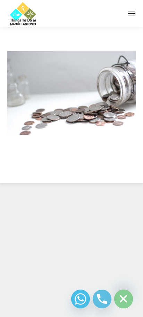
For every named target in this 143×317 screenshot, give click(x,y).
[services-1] (71, 93)
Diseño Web (60, 169)
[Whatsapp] (80, 299)
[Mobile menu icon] (131, 13)
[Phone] (102, 299)
